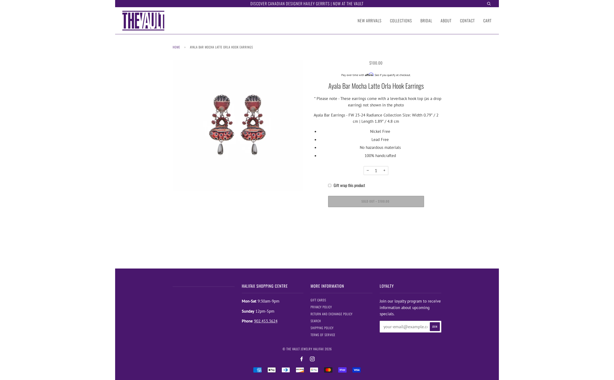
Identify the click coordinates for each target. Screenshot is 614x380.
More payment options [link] (376, 229)
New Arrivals (370, 20)
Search (316, 321)
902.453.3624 (265, 321)
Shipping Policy (322, 328)
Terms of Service (323, 335)
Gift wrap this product (349, 185)
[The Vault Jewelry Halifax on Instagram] (312, 359)
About (446, 20)
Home (176, 47)
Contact (467, 20)
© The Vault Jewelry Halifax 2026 (307, 349)
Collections (401, 20)
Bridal (426, 20)
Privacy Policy (321, 307)
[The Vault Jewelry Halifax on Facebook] (301, 359)
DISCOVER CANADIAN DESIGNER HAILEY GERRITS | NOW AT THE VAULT (307, 3)
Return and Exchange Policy (332, 314)
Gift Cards (318, 300)
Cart (487, 20)
